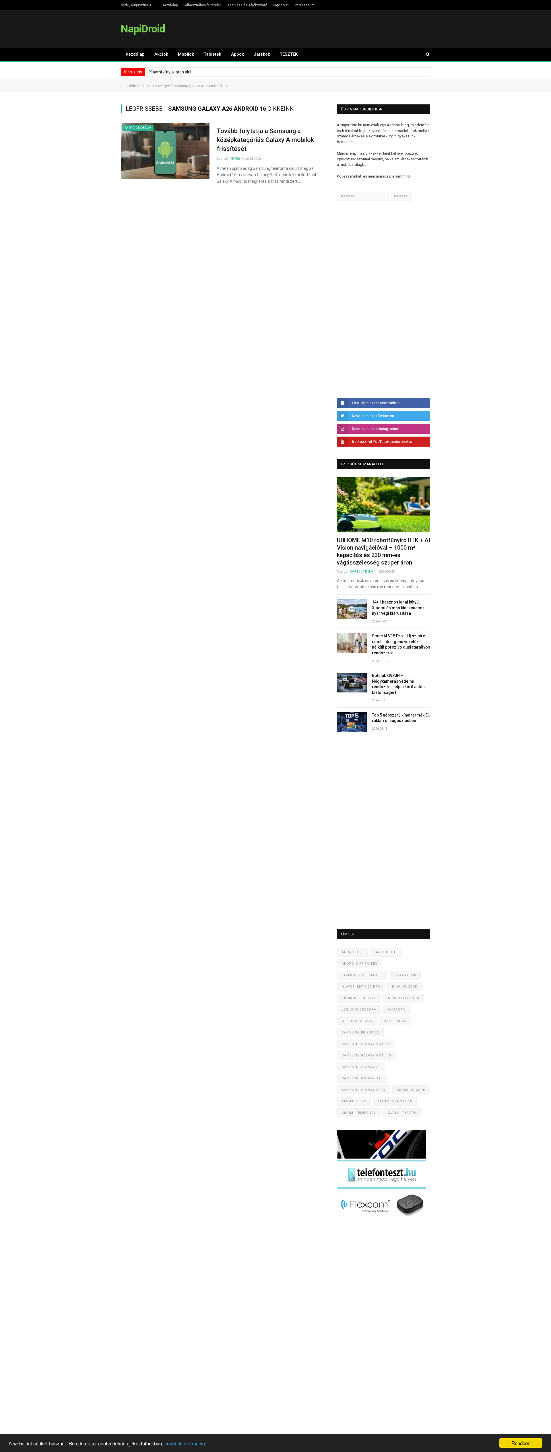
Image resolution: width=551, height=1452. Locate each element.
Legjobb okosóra (359, 1009)
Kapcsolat (281, 5)
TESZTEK (289, 54)
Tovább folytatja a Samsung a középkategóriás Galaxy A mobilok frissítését (265, 139)
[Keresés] (425, 54)
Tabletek (212, 54)
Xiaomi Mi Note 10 (395, 1101)
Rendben (520, 1443)
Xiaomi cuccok (411, 1090)
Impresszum (304, 5)
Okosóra (396, 1009)
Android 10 (386, 952)
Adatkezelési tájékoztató (247, 5)
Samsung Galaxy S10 (362, 1078)
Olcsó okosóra (357, 1021)
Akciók (161, 54)
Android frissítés (359, 964)
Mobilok (186, 54)
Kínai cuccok (404, 986)
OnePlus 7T (395, 1021)
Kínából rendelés (359, 998)
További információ (185, 1443)
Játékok (262, 54)
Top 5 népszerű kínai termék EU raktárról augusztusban (401, 718)
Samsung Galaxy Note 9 (365, 1044)
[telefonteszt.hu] (381, 1187)
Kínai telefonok (404, 998)
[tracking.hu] (381, 1157)
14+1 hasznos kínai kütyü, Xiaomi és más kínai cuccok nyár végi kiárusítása (398, 608)
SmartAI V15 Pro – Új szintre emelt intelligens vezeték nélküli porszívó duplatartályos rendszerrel (401, 644)
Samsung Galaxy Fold (363, 1090)
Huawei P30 (405, 975)
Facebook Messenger (362, 975)
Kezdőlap (170, 5)
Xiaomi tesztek (403, 1113)
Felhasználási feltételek (202, 5)
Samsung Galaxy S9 (361, 1067)
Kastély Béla (361, 571)
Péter (235, 159)
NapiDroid (143, 29)
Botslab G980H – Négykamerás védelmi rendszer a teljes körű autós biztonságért (398, 684)
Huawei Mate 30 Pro (361, 986)
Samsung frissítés (360, 1032)
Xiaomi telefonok (359, 1113)
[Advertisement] (380, 299)
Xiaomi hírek (354, 1101)
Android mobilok (138, 127)
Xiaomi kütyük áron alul (170, 72)
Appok (237, 54)
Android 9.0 (353, 952)
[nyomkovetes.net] (383, 1218)
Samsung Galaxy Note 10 (366, 1055)
